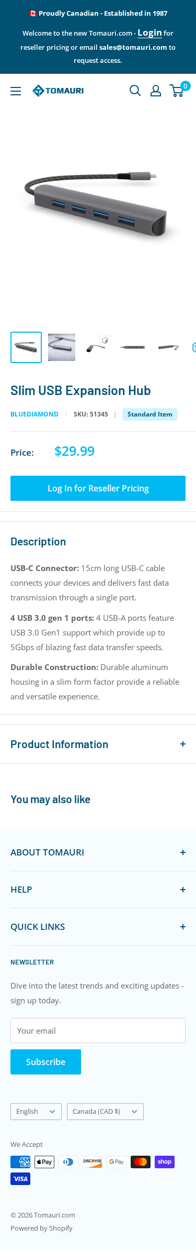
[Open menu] (15, 91)
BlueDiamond (34, 414)
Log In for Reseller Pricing (98, 488)
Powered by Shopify (41, 1228)
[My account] (156, 90)
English (27, 1111)
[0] (176, 90)
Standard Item (150, 414)
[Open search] (135, 90)
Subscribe (45, 1062)
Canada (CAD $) (96, 1111)
